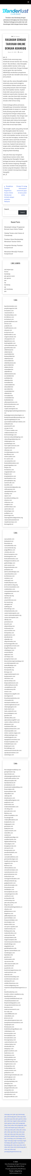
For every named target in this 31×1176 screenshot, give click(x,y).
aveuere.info (8, 854)
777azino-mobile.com (10, 430)
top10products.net (9, 782)
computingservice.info (11, 894)
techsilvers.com (9, 469)
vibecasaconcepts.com (11, 963)
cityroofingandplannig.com (12, 439)
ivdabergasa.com (9, 441)
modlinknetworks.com (11, 1061)
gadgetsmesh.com (10, 883)
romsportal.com (9, 1090)
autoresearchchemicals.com (12, 750)
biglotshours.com (9, 341)
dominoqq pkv (12, 1116)
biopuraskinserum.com (11, 683)
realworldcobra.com (10, 933)
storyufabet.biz (8, 387)
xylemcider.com (9, 509)
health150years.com (10, 582)
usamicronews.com (10, 1070)
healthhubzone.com (10, 328)
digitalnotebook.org (10, 841)
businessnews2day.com (11, 976)
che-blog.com (8, 809)
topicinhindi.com (9, 774)
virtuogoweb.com (9, 339)
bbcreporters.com (9, 406)
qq (5, 282)
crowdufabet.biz (9, 397)
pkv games (7, 278)
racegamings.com (9, 1079)
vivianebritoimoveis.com (11, 591)
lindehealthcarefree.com (11, 778)
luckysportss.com (9, 1066)
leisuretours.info (9, 887)
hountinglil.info (8, 817)
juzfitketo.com (8, 513)
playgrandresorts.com (10, 1088)
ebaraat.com (8, 330)
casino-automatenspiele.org (12, 615)
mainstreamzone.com (10, 872)
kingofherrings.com (10, 648)
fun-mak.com (8, 1011)
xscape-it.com (8, 428)
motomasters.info (9, 959)
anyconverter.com (9, 630)
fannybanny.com (9, 1055)
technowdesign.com (10, 434)
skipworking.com (9, 626)
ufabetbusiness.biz (10, 363)
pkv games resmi (9, 276)
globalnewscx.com (10, 911)
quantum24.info (9, 966)
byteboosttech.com (10, 334)
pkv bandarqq (8, 289)
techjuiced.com (9, 332)
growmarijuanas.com (10, 874)
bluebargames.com (10, 556)
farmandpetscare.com (10, 891)
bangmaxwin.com (9, 676)
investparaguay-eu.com (11, 452)
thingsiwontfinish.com (10, 1096)
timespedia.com (9, 632)
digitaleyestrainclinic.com (12, 728)
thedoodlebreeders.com (11, 463)
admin (21, 52)
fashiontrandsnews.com (11, 404)
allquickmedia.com (10, 641)
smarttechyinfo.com (10, 839)
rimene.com (7, 691)
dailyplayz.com (8, 1048)
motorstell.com (8, 580)
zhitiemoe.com (8, 502)
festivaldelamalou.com (11, 558)
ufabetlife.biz (8, 371)
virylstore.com (8, 578)
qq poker (21, 1143)
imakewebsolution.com (11, 806)
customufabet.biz (9, 384)
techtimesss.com (9, 576)
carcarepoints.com (10, 461)
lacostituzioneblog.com (11, 498)
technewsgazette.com (11, 643)
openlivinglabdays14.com (12, 419)
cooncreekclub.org (10, 547)
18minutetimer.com (10, 868)
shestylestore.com (9, 1094)
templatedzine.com (10, 476)
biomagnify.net (8, 524)
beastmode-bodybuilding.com (13, 787)
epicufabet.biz (8, 389)
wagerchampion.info (10, 939)
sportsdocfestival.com (10, 1092)
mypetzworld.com (9, 448)
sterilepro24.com (9, 981)
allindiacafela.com (9, 717)
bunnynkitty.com (9, 667)
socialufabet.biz (9, 376)
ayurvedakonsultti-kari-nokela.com (14, 421)
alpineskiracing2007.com (12, 720)
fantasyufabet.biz (9, 356)
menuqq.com (8, 1114)
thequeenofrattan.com (11, 920)
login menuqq (8, 1140)
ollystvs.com (8, 909)
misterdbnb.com (9, 1016)
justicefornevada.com (10, 885)
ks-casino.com (8, 459)
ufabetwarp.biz (8, 350)
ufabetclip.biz (8, 352)
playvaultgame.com (10, 1085)
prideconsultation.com (11, 815)
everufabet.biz (8, 395)
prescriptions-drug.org (11, 585)
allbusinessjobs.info (10, 780)
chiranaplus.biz (9, 700)
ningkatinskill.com (9, 472)
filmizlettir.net (8, 543)
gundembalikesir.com (10, 321)
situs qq (19, 1116)
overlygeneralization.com (12, 878)
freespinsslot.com (9, 850)
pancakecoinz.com (10, 811)
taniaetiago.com (9, 511)
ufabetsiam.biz (8, 358)
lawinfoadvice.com (10, 478)
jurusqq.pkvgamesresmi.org (12, 1151)
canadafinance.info (10, 687)
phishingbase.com (10, 1077)
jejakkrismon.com (9, 635)
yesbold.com (8, 326)
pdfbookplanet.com (10, 915)
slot (9, 1125)
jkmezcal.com (8, 1018)
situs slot (15, 1123)
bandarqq (7, 274)
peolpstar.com (8, 569)
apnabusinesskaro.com (11, 752)
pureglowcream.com (10, 659)
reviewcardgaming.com (11, 985)
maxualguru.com (9, 843)
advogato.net (8, 604)
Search (6, 209)
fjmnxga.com (8, 672)
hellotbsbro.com (9, 889)
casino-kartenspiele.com (11, 613)
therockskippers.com (10, 713)
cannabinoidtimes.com (11, 857)
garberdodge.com (9, 563)
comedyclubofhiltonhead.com (13, 998)
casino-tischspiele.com (11, 617)
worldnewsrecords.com (11, 979)
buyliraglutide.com (10, 343)
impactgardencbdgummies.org (13, 517)
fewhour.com (8, 865)
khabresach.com (9, 746)
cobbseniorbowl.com (10, 432)
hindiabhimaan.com (10, 744)
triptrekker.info (8, 955)
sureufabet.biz (8, 382)
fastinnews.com (9, 1053)
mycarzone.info (9, 961)
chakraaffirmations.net (11, 819)
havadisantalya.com (10, 315)
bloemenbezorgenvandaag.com (14, 661)
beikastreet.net (8, 541)
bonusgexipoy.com (10, 1040)
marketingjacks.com (10, 737)
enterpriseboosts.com (10, 611)
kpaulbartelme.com (10, 996)
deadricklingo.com (10, 944)
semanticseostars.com (11, 870)
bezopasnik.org (9, 670)
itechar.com (7, 323)
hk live (6, 271)
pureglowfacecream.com (11, 646)
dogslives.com (8, 913)
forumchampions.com (10, 554)
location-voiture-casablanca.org (14, 994)
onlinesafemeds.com (10, 345)
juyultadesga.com (9, 443)
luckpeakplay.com (9, 1068)
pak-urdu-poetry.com (10, 902)
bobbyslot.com (8, 828)
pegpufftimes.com (9, 550)
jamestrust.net (8, 622)
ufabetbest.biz (8, 380)
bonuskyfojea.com (9, 1035)
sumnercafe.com (9, 482)
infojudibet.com (9, 793)
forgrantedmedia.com (10, 567)
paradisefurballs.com (10, 852)
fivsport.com (8, 474)
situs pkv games (18, 1119)
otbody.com (7, 619)
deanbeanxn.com (9, 798)
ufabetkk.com (8, 639)
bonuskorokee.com (10, 1037)
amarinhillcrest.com (10, 600)
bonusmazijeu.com (10, 1033)
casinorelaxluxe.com (10, 1042)
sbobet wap (14, 1136)
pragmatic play (22, 1125)
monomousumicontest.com (12, 942)
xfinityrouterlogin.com (10, 735)
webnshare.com (9, 876)
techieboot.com (9, 319)
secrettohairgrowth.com (11, 663)
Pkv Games (16, 36)
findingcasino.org (9, 931)
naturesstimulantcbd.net (11, 520)
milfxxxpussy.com (9, 489)
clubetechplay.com (10, 1044)
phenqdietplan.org (9, 480)
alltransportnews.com (10, 402)
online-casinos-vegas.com (12, 733)
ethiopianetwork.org (10, 881)
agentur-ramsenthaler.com (12, 950)
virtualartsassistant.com (11, 1000)
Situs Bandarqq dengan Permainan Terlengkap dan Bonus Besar (15, 1165)
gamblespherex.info (10, 948)
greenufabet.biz (9, 365)
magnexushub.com (10, 336)
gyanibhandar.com (10, 347)
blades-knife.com (9, 924)
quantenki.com (8, 968)
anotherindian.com (10, 506)
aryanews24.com (9, 426)
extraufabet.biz (8, 369)
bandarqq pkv (8, 1145)
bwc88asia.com (9, 454)
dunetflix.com (8, 485)
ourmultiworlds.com (10, 545)
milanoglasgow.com (10, 707)
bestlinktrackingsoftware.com (13, 1029)
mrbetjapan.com (9, 650)
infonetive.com (8, 678)
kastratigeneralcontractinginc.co (14, 415)
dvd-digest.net (8, 696)
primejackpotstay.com (10, 1081)
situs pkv (21, 1127)
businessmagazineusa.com (12, 970)
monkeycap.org (9, 595)
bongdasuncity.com (10, 846)
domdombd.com (9, 1046)
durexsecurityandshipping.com (13, 437)
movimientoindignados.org (12, 487)
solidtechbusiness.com (11, 983)
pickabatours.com (9, 785)
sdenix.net (7, 598)
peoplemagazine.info (10, 308)
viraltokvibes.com (9, 589)
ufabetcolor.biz (8, 367)
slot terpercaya (8, 269)
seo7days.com (8, 656)
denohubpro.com (9, 922)
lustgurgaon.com (9, 824)
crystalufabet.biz (9, 391)
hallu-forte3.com (9, 709)
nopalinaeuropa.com (10, 522)
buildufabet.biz (8, 400)
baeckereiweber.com (10, 306)
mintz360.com (8, 833)
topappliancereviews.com (12, 739)
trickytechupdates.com (11, 741)
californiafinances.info (11, 685)
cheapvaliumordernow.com (12, 1005)
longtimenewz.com (10, 1064)
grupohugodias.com (10, 465)
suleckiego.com (9, 755)
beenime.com (8, 1007)
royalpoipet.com (9, 1024)
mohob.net (7, 835)
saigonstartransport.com (11, 674)
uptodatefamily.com (10, 491)
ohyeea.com (8, 500)
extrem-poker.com (9, 456)
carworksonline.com (10, 574)
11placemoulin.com (10, 830)
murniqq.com (12, 1138)
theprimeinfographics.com (12, 1003)
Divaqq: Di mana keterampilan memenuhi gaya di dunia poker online (21, 191)
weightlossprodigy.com (11, 837)
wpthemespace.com (15, 1173)
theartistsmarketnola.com (12, 698)
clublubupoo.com (9, 1031)
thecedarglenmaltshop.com (12, 769)
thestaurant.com (9, 1027)
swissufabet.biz (9, 360)
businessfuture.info (10, 791)
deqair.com (7, 467)
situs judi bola (22, 1121)
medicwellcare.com (10, 972)
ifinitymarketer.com (10, 1057)
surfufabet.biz (8, 378)
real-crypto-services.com (11, 445)
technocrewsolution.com (11, 587)
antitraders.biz (8, 424)
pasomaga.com (9, 515)
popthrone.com (8, 802)
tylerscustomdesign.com (11, 571)
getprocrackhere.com (10, 1051)
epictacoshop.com (9, 680)
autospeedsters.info (10, 937)
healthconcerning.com (11, 861)
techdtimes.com (9, 317)
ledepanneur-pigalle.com (12, 694)
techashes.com (9, 310)
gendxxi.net (7, 957)
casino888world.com (10, 1013)
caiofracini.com (9, 896)
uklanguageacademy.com (12, 776)
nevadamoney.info (10, 689)
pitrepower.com (9, 724)
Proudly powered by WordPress (15, 1169)
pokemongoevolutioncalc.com (13, 1075)
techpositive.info (9, 898)
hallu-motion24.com (10, 711)
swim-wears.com (9, 565)
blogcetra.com (8, 905)
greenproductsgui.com (11, 859)
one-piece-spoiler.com (11, 926)
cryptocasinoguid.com (11, 408)
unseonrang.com (9, 900)
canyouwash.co (9, 312)
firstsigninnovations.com (11, 561)
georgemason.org (9, 772)
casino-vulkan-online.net (11, 722)
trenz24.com (8, 624)
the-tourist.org (8, 602)
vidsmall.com (8, 974)
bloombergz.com (9, 608)
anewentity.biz (8, 652)
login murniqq (18, 1140)
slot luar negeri (12, 1121)
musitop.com (8, 493)
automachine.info (9, 935)
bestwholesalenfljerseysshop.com (14, 417)
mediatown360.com (10, 726)
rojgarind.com (8, 863)
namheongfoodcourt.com (11, 704)
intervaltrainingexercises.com (13, 1020)
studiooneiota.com (10, 928)
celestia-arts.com (9, 552)
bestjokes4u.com (9, 822)
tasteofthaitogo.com (10, 665)
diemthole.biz (8, 637)
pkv (5, 280)
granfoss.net (8, 715)
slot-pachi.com (8, 848)
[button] (28, 2)
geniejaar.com (8, 826)
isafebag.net (8, 606)
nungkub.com (8, 504)
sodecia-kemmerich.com (11, 1009)
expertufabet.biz (9, 354)
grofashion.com (9, 1072)
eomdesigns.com (9, 952)
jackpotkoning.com (10, 1059)
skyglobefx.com (9, 946)
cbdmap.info (8, 796)
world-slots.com (9, 804)
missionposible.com (10, 731)
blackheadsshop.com (10, 992)
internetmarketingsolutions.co (13, 907)
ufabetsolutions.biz (10, 374)
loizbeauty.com (8, 628)
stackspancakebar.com (11, 702)
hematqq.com (21, 1138)
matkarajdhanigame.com (11, 800)
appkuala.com (8, 654)
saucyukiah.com (9, 539)
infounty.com (8, 450)
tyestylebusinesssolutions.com (13, 1022)
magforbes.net (8, 593)
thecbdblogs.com (9, 748)
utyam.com (7, 496)
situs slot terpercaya (11, 1127)
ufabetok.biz (8, 393)
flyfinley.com (8, 813)
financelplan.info (9, 789)
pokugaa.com (8, 1083)
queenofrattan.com (10, 918)
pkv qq (15, 1114)
